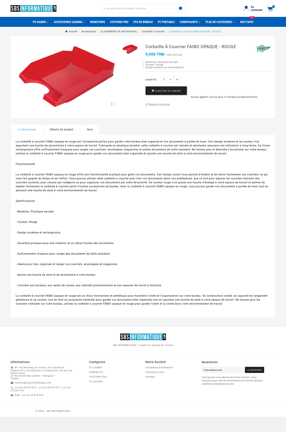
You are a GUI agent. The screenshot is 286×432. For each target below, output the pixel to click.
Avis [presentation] (90, 129)
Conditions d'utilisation (159, 367)
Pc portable (96, 381)
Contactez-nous (154, 372)
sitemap (150, 376)
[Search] (181, 8)
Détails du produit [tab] (61, 129)
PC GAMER (95, 367)
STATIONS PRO (98, 376)
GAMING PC (96, 372)
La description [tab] (26, 129)
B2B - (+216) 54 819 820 (29, 395)
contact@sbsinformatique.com (33, 382)
